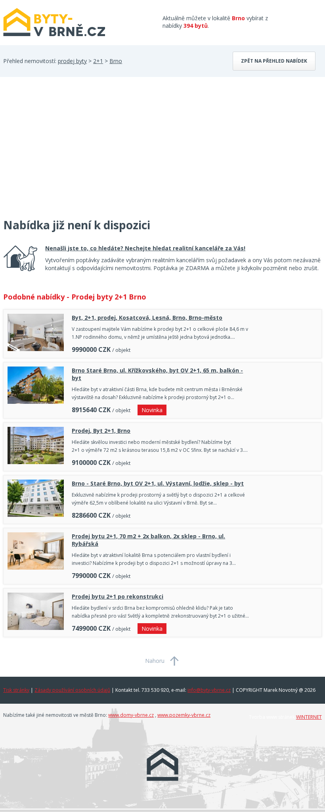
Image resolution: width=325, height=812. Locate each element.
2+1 (98, 61)
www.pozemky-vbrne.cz (183, 715)
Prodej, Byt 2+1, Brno (101, 430)
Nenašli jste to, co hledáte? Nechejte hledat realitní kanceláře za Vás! (145, 248)
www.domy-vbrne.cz (131, 715)
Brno (115, 61)
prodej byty (72, 61)
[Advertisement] (62, 152)
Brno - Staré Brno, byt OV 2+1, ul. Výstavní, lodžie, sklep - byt (158, 483)
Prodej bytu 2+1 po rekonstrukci (117, 596)
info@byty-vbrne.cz (209, 690)
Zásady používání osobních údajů (72, 690)
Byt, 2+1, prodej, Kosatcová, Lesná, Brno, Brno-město (147, 317)
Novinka (151, 410)
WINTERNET (309, 717)
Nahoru (154, 660)
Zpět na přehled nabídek (274, 61)
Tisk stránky (16, 690)
